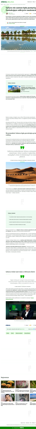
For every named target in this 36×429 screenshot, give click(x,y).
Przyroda (8, 4)
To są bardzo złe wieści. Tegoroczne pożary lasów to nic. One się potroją (20, 216)
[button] (29, 2)
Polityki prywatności (25, 424)
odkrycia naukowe (19, 333)
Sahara (12, 333)
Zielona (5, 4)
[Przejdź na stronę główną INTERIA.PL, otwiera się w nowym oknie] (4, 2)
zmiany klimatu (27, 333)
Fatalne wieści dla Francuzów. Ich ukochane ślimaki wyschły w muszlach (20, 219)
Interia (2, 4)
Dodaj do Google (17, 23)
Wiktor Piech (10, 13)
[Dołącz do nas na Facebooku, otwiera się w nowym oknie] (34, 329)
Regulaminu (19, 424)
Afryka (8, 333)
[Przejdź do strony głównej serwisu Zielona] (10, 2)
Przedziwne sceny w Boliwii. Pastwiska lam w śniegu (17, 224)
